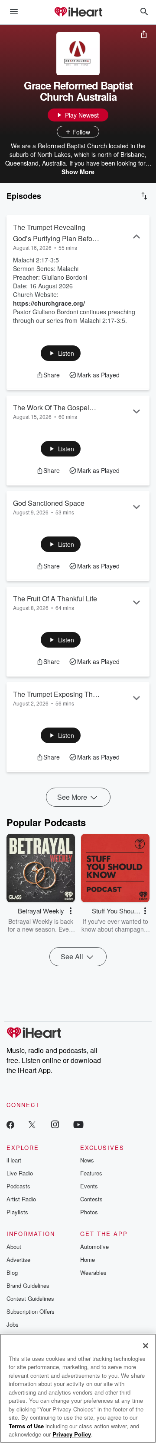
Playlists (17, 1212)
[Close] (145, 1345)
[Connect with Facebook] (10, 1124)
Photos (89, 1212)
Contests (91, 1199)
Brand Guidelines (27, 1285)
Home (87, 1259)
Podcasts (18, 1186)
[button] (61, 353)
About (13, 1246)
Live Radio (19, 1173)
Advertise (18, 1259)
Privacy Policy (71, 1434)
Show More (78, 171)
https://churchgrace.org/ (49, 303)
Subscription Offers (30, 1311)
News (87, 1160)
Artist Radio (21, 1199)
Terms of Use (26, 1426)
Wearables (93, 1272)
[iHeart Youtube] (78, 1124)
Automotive (94, 1246)
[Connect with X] (32, 1124)
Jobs (12, 1324)
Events (89, 1186)
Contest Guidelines (30, 1298)
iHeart (13, 1160)
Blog (12, 1272)
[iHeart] (78, 12)
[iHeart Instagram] (55, 1124)
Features (91, 1173)
